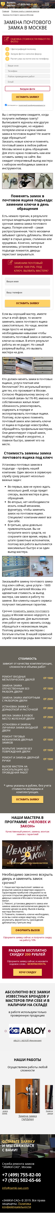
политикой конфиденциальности (32, 105)
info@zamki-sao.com (15, 1188)
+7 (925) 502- (27, 4)
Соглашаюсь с (26, 105)
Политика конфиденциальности (16, 1205)
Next (49, 1034)
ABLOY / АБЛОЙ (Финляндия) (27, 1040)
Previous (5, 1034)
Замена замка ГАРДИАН (23, 1117)
